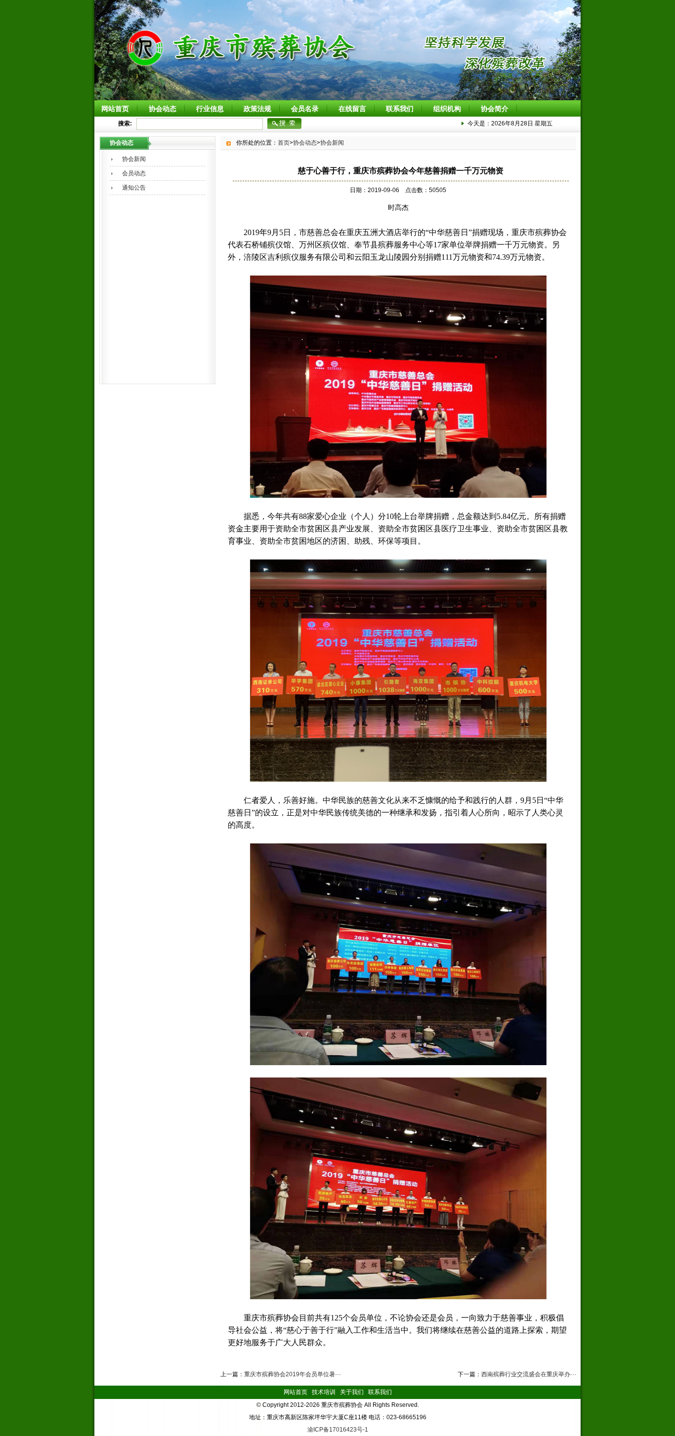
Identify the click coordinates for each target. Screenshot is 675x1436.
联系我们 (400, 109)
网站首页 (115, 109)
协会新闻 (134, 159)
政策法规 (257, 109)
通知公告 (134, 187)
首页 (284, 142)
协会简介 (494, 109)
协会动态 (162, 109)
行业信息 (210, 109)
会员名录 (305, 109)
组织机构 (447, 109)
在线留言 (352, 109)
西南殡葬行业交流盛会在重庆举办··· (528, 1374)
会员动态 (134, 173)
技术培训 (324, 1392)
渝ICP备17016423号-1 (337, 1429)
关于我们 (352, 1392)
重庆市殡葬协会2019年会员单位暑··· (292, 1374)
